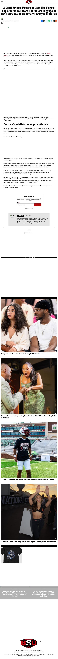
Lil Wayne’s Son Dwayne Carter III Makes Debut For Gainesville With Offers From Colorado (27, 479)
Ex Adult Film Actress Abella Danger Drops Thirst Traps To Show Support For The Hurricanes (28, 541)
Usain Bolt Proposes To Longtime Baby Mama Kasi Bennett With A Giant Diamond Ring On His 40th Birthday (28, 416)
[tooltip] (42, 21)
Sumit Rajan (8, 21)
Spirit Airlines (28, 233)
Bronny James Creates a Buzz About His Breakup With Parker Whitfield (22, 354)
